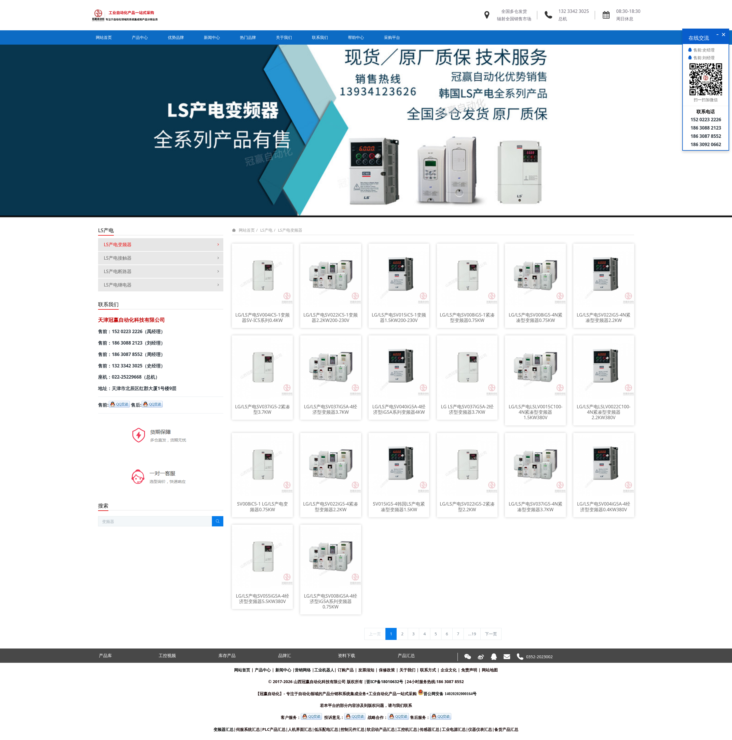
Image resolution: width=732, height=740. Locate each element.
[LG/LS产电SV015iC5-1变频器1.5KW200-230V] (399, 276)
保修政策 (387, 670)
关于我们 (407, 670)
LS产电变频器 (290, 230)
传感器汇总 (429, 729)
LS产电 (266, 230)
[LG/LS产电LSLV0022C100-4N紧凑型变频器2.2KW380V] (603, 367)
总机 (562, 19)
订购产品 (346, 670)
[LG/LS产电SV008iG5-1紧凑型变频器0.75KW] (467, 276)
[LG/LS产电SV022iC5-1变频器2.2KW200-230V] (330, 276)
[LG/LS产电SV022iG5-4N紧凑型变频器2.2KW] (603, 276)
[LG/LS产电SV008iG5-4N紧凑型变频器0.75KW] (535, 276)
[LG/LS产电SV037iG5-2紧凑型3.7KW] (262, 367)
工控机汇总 (407, 729)
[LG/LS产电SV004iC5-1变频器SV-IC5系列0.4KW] (262, 276)
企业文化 (449, 670)
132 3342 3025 (573, 11)
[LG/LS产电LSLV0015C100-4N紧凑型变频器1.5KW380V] (535, 367)
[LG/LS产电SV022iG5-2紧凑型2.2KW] (467, 465)
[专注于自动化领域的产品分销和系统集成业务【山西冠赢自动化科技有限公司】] (125, 15)
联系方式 (428, 670)
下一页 (491, 633)
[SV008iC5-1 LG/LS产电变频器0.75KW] (262, 465)
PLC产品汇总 (274, 729)
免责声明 (469, 670)
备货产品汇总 (506, 729)
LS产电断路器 (118, 271)
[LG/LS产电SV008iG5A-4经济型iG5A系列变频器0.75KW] (330, 557)
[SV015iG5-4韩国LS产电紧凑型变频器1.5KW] (399, 465)
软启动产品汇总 (381, 729)
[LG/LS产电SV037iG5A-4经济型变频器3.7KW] (330, 367)
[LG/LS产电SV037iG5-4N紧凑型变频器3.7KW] (535, 465)
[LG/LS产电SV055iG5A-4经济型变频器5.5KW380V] (262, 557)
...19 (472, 633)
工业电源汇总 (454, 729)
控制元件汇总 (353, 729)
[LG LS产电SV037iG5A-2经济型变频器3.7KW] (467, 367)
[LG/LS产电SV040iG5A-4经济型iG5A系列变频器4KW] (399, 367)
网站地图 (490, 670)
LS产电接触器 (118, 258)
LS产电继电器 (118, 285)
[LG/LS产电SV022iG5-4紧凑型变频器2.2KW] (330, 465)
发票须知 (366, 670)
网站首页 (104, 37)
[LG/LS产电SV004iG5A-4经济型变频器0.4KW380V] (603, 465)
